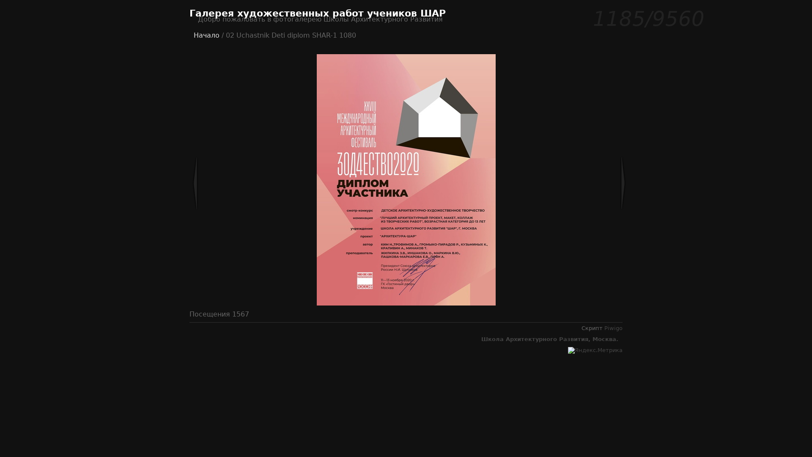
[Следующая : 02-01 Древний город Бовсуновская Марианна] (595, 183)
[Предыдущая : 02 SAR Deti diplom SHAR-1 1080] (223, 183)
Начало (206, 35)
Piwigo (613, 328)
